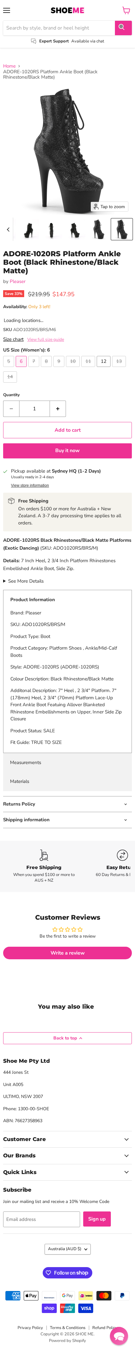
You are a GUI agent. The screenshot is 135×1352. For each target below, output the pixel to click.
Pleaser (17, 281)
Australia (64, 1249)
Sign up (97, 1219)
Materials (19, 781)
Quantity (11, 395)
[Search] (123, 28)
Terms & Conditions (67, 1328)
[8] (47, 368)
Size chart (13, 339)
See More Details (26, 581)
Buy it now (67, 450)
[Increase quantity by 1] (58, 409)
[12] (104, 368)
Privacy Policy (30, 1328)
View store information (30, 485)
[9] (59, 368)
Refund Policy (104, 1328)
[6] (22, 368)
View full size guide (45, 339)
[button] (29, 229)
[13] (119, 368)
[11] (89, 368)
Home (9, 66)
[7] (34, 368)
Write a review (68, 953)
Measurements (25, 762)
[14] (11, 384)
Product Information (32, 599)
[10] (73, 368)
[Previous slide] (8, 229)
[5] (9, 368)
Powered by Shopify (67, 1341)
